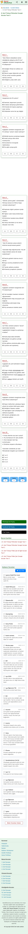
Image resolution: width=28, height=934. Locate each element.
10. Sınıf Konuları (6, 892)
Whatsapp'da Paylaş (8, 522)
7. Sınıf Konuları (6, 881)
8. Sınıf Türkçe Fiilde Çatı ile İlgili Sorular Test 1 (14, 552)
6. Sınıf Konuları (6, 878)
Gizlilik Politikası (6, 853)
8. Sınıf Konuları (6, 883)
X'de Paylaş (5, 532)
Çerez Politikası (6, 855)
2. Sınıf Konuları (6, 864)
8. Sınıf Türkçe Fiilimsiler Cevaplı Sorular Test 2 (14, 546)
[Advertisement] (14, 34)
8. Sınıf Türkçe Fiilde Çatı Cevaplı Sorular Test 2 (11, 557)
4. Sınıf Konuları (6, 869)
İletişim (4, 848)
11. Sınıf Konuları (6, 895)
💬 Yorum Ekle (20, 570)
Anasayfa (4, 843)
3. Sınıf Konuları (6, 867)
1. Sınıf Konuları (6, 862)
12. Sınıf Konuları (6, 897)
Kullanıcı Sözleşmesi (7, 850)
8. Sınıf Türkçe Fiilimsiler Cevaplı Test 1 (14, 542)
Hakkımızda (5, 846)
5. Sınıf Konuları (6, 876)
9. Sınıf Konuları (6, 890)
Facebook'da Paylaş (8, 527)
